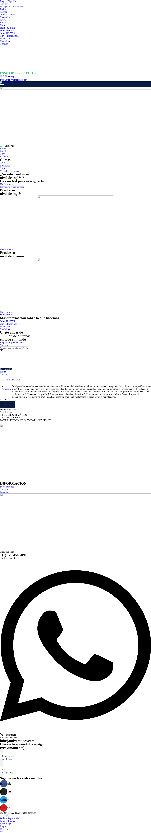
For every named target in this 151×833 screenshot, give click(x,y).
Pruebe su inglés (7, 28)
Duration (4, 409)
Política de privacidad (10, 818)
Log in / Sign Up (8, 1)
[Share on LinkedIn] (6, 423)
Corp (2, 25)
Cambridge (5, 41)
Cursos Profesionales (9, 36)
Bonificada (5, 22)
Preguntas (4, 492)
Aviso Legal (5, 823)
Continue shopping (10, 363)
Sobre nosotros (7, 30)
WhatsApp (9, 76)
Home (3, 371)
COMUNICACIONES (11, 379)
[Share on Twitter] (3, 423)
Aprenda (4, 4)
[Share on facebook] (1, 423)
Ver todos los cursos (9, 171)
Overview (7, 389)
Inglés (3, 9)
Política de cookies (8, 821)
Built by (3, 816)
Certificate (5, 412)
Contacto (4, 43)
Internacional (6, 38)
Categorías (5, 17)
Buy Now (7, 404)
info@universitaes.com (13, 79)
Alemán (3, 12)
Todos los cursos (7, 14)
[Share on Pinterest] (8, 423)
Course (3, 374)
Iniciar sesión (6, 369)
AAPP (3, 20)
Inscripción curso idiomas (12, 6)
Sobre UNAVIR (7, 33)
